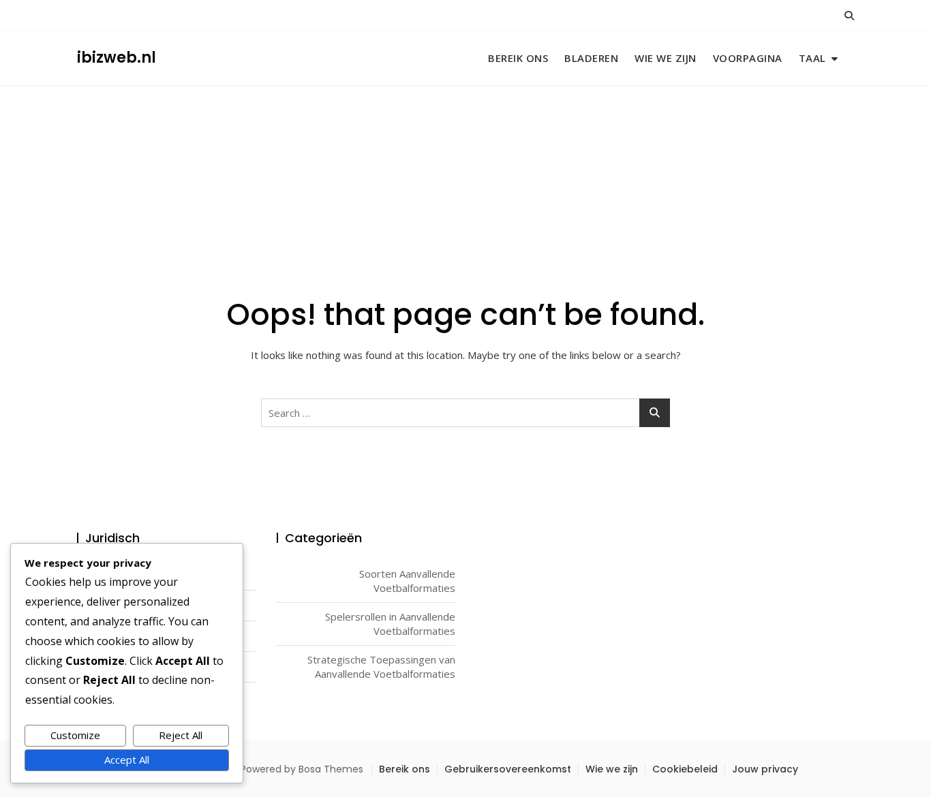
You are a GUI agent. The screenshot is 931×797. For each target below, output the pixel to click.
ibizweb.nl (116, 57)
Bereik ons (518, 58)
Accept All (126, 759)
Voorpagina (747, 58)
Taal (812, 58)
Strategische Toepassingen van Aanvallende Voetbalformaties (381, 667)
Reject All (180, 735)
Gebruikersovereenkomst (507, 769)
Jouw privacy (765, 769)
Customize (75, 735)
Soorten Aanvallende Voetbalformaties (407, 581)
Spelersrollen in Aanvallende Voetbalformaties (390, 624)
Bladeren (591, 58)
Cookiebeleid (685, 769)
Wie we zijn (666, 58)
